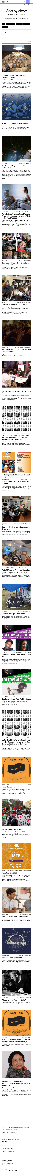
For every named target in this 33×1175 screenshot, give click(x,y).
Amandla (13, 32)
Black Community (28, 211)
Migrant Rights (28, 302)
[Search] (27, 2)
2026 (23, 72)
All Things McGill (5, 32)
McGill (30, 611)
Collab (3, 23)
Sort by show (19, 23)
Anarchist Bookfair (27, 121)
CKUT (22, 260)
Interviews (22, 433)
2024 (15, 347)
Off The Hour (20, 347)
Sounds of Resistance (23, 523)
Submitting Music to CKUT (9, 1163)
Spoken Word (15, 14)
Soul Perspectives (27, 652)
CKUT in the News (27, 260)
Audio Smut (19, 32)
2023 (12, 826)
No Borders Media (21, 737)
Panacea (29, 955)
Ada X (27, 72)
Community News (21, 302)
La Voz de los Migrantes (26, 567)
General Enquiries (7, 1160)
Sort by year (5, 26)
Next (29, 41)
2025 (16, 211)
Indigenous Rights (18, 870)
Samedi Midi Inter (27, 479)
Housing (29, 914)
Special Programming (29, 524)
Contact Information (8, 1148)
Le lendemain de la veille (27, 870)
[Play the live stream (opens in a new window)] (8, 2)
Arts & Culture (21, 211)
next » (3, 1113)
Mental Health (24, 955)
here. (27, 880)
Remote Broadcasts (27, 347)
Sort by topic (26, 23)
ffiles (30, 72)
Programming (5, 1162)
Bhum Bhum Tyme (5, 35)
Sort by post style (10, 23)
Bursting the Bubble (15, 35)
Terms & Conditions (7, 1165)
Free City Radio (20, 388)
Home (9, 14)
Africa (25, 1037)
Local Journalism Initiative (26, 826)
